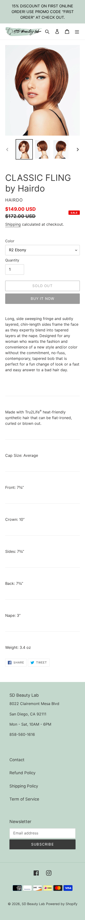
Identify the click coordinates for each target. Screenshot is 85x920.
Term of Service (24, 799)
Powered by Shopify (61, 904)
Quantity (12, 260)
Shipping (13, 224)
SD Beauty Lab (33, 904)
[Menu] (77, 31)
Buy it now (43, 298)
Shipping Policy (23, 786)
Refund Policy (22, 772)
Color (9, 241)
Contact (16, 759)
